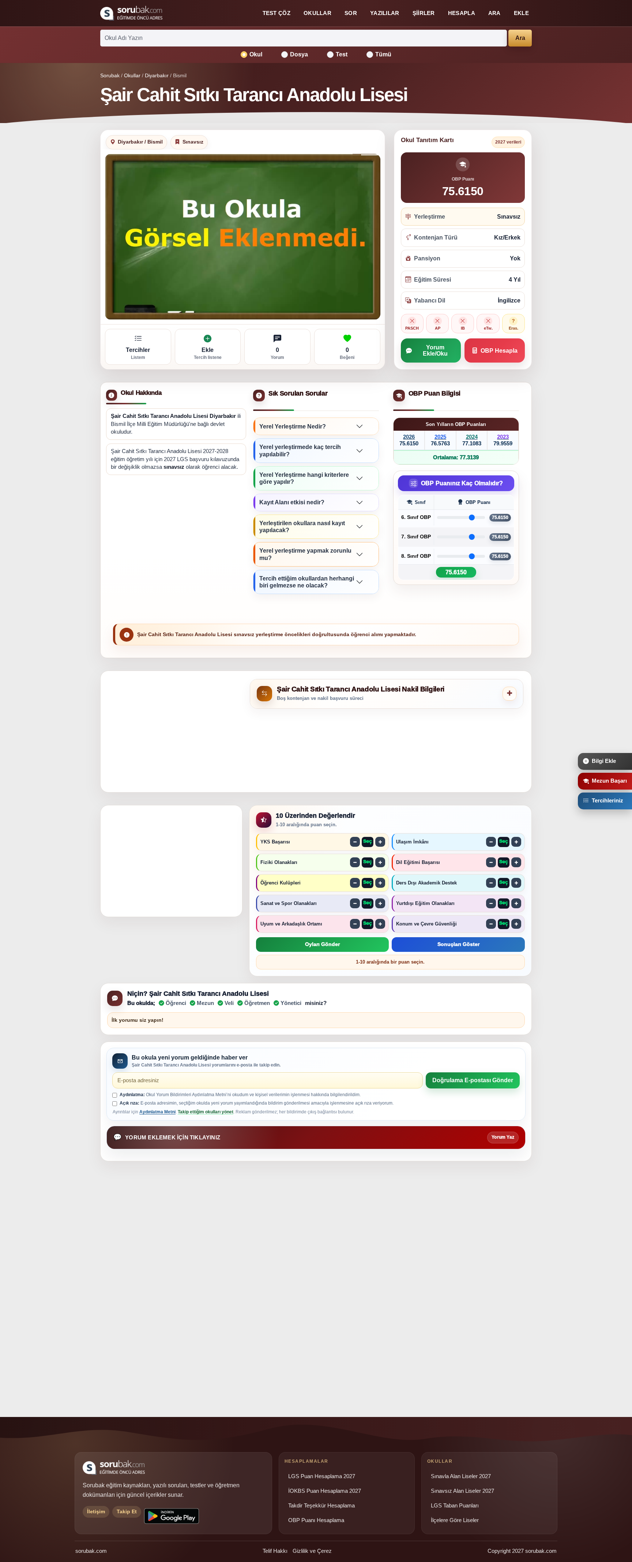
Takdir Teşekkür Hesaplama (321, 1506)
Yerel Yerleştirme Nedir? (292, 426)
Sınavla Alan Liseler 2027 (461, 1476)
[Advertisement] (176, 538)
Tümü (383, 54)
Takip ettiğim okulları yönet (205, 1112)
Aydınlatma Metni (157, 1112)
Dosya (299, 54)
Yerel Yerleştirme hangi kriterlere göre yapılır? (304, 478)
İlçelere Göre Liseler (455, 1520)
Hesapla (461, 13)
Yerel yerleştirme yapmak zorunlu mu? (305, 554)
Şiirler (424, 13)
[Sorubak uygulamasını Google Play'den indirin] (171, 1516)
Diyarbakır (157, 75)
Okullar (317, 13)
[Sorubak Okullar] (131, 13)
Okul (255, 54)
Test (341, 54)
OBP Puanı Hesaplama (316, 1520)
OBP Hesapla (499, 350)
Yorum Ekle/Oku (435, 350)
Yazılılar (384, 13)
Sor (351, 13)
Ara (494, 13)
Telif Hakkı (275, 1551)
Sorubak (110, 75)
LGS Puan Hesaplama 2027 (321, 1476)
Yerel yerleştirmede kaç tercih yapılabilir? (300, 450)
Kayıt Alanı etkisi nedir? (291, 502)
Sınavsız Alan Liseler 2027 (462, 1491)
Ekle (521, 13)
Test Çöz (276, 13)
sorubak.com (91, 1551)
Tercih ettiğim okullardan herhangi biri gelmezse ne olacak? (306, 582)
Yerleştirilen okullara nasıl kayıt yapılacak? (302, 526)
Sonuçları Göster (458, 944)
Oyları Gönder (322, 944)
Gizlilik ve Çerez (312, 1551)
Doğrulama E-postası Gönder (472, 1080)
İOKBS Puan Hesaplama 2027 (324, 1491)
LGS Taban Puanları (455, 1506)
